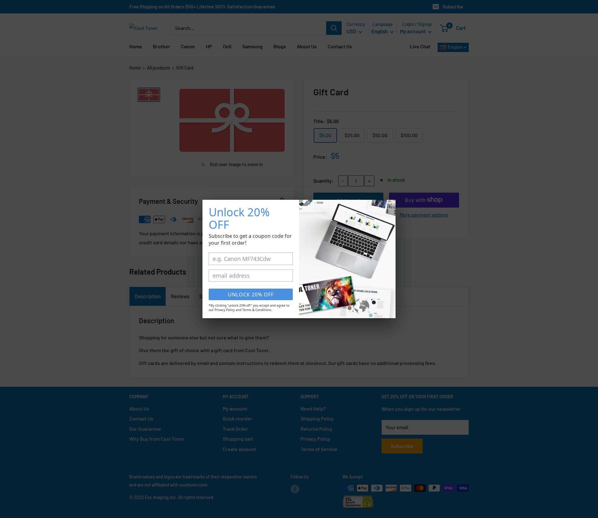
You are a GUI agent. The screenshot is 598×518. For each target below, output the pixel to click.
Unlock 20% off (251, 294)
